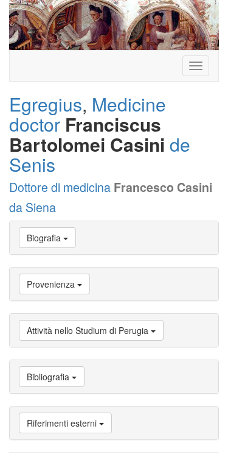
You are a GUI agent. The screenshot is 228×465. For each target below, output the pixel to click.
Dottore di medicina (60, 187)
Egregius (45, 104)
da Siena (32, 207)
